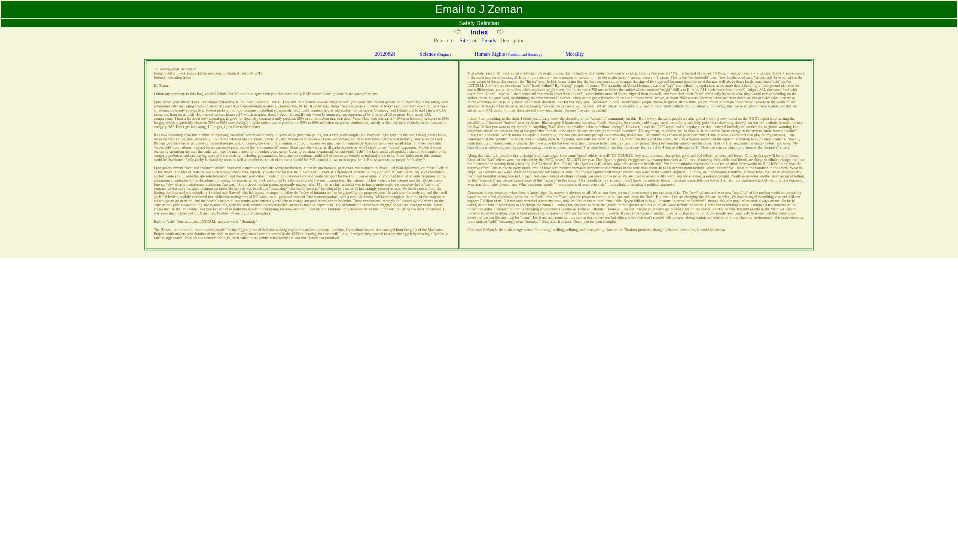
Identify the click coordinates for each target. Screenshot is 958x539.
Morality (574, 54)
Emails (488, 40)
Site (464, 40)
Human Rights (508, 54)
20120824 (385, 54)
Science (435, 54)
